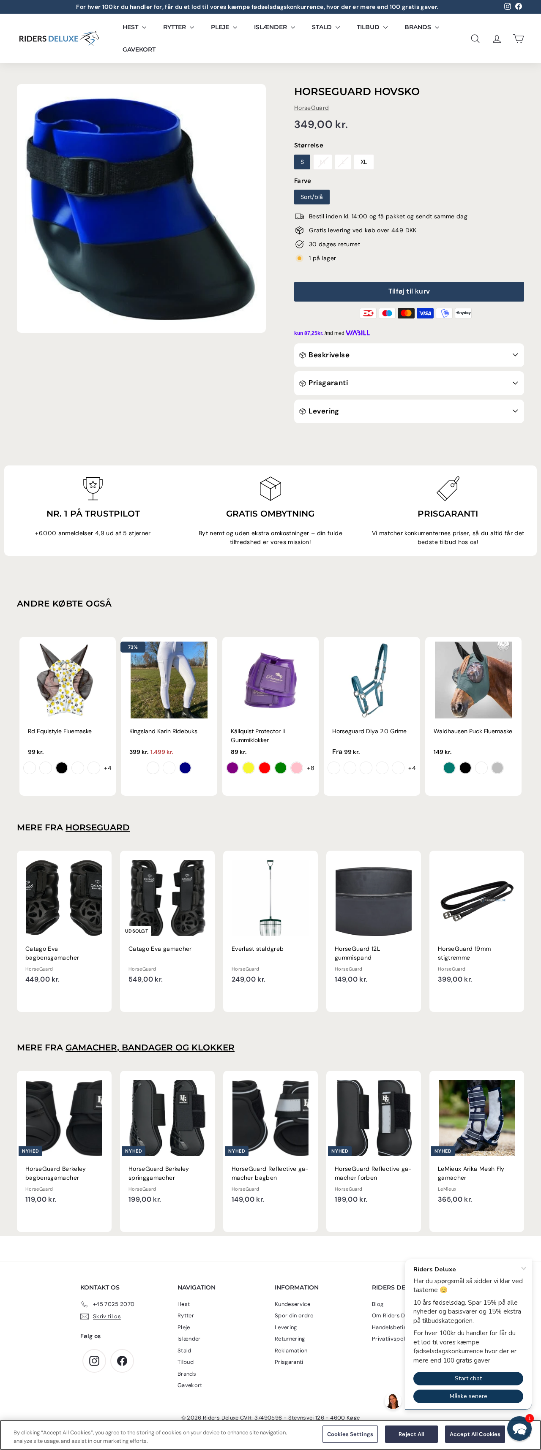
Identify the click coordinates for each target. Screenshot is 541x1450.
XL (364, 162)
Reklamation (291, 1350)
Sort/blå (312, 197)
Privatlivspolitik (392, 1338)
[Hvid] (153, 768)
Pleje (221, 27)
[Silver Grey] (497, 768)
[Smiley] (30, 768)
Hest (131, 27)
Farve (302, 181)
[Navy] (185, 768)
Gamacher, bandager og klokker (150, 1047)
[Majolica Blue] (350, 768)
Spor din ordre (294, 1315)
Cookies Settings (350, 1434)
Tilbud (369, 27)
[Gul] (248, 768)
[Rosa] (297, 768)
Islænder (271, 27)
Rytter (175, 27)
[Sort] (465, 768)
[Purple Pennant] (334, 768)
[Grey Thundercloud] (169, 768)
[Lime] (281, 768)
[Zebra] (62, 768)
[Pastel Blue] (481, 768)
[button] (519, 1428)
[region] (270, 1435)
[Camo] (94, 768)
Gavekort (139, 49)
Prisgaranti (327, 382)
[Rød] (264, 768)
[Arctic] (366, 768)
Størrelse (308, 145)
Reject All (411, 1434)
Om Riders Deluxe (395, 1315)
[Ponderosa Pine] (398, 768)
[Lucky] (78, 768)
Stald (322, 27)
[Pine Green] (449, 768)
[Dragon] (46, 768)
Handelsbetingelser (397, 1327)
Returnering (290, 1338)
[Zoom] (141, 208)
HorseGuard (311, 108)
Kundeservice (292, 1304)
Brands (418, 27)
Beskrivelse (328, 354)
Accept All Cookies (475, 1434)
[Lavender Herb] (382, 768)
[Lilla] (232, 768)
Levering (323, 411)
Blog (377, 1304)
